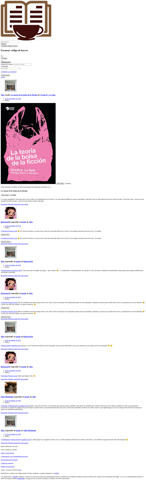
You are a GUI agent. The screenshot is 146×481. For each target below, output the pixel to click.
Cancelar (4, 58)
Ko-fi (19, 470)
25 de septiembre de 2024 (13, 99)
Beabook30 (28, 261)
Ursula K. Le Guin (47, 95)
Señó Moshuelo (30, 430)
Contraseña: (4, 66)
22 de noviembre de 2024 (13, 226)
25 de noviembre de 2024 (13, 400)
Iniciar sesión (5, 75)
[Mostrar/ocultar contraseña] (20, 68)
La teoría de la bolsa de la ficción (24, 95)
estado (23, 222)
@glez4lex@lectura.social (9, 231)
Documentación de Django (9, 460)
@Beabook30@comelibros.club (11, 270)
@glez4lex (4, 406)
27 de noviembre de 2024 (13, 434)
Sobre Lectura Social (7, 453)
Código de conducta (7, 463)
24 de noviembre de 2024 (13, 340)
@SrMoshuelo (5, 439)
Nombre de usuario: (7, 64)
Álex (31, 222)
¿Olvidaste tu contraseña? (9, 72)
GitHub (56, 473)
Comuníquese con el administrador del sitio (14, 456)
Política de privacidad (7, 466)
